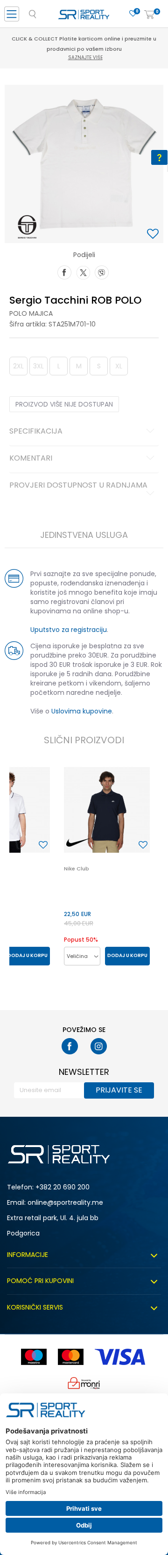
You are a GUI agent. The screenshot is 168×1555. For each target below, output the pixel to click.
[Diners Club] (84, 1383)
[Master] (71, 1357)
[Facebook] (64, 271)
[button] (154, 234)
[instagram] (99, 1046)
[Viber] (102, 271)
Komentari (30, 458)
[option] (84, 164)
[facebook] (70, 1046)
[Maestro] (34, 1357)
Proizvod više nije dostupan (64, 404)
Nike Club (76, 868)
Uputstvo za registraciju (68, 629)
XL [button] (118, 366)
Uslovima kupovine (81, 711)
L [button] (58, 366)
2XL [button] (18, 366)
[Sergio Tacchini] (27, 226)
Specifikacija (36, 431)
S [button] (99, 366)
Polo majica (31, 313)
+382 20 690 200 (62, 1187)
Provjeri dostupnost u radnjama (78, 485)
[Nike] (78, 842)
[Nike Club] (107, 810)
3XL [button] (38, 366)
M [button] (79, 366)
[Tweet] (83, 271)
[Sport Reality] (84, 17)
